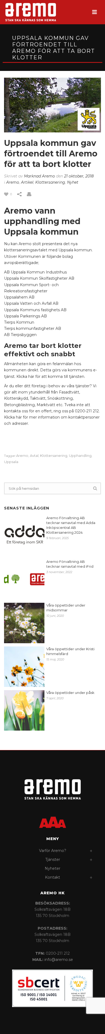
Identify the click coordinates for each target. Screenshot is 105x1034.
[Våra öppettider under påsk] (24, 710)
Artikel (27, 182)
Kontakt (52, 877)
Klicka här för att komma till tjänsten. (50, 376)
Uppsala (11, 462)
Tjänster (52, 859)
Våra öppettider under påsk (70, 692)
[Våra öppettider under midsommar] (24, 623)
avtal (34, 455)
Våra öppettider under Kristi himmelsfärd (70, 651)
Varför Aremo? (52, 850)
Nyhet (72, 182)
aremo (22, 455)
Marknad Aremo (39, 176)
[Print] (32, 194)
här (19, 417)
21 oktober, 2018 (79, 176)
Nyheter (52, 868)
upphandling (80, 455)
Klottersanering (50, 182)
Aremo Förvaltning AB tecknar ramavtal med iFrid (69, 564)
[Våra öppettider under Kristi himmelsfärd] (24, 666)
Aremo (12, 182)
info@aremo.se (58, 959)
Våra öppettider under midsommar (65, 607)
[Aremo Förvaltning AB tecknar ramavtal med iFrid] (24, 579)
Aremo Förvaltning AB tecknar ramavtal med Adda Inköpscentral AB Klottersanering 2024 (70, 525)
